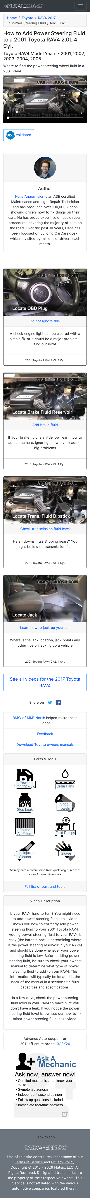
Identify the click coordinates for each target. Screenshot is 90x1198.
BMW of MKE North (29, 718)
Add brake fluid (45, 425)
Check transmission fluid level (45, 529)
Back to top (45, 1137)
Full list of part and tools (45, 886)
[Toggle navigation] (80, 6)
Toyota (27, 18)
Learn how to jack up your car (45, 627)
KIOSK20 (63, 1044)
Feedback (45, 734)
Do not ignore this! (45, 321)
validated (23, 135)
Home (12, 18)
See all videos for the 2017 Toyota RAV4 (45, 682)
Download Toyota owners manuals (45, 744)
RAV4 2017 (47, 18)
